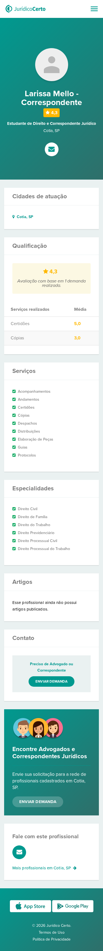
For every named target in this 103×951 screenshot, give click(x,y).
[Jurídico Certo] (25, 13)
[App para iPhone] (31, 911)
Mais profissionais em (41, 867)
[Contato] (52, 150)
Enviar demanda (51, 681)
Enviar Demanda (37, 801)
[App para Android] (72, 911)
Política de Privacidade (52, 939)
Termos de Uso (52, 932)
